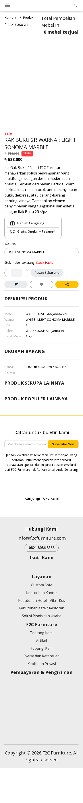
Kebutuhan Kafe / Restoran (41, 650)
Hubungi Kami (41, 690)
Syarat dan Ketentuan (41, 698)
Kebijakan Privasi (41, 706)
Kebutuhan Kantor (41, 634)
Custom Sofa (41, 627)
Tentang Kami (41, 674)
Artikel (41, 682)
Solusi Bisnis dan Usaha (41, 658)
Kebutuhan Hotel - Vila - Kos (41, 642)
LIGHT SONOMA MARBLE (26, 235)
